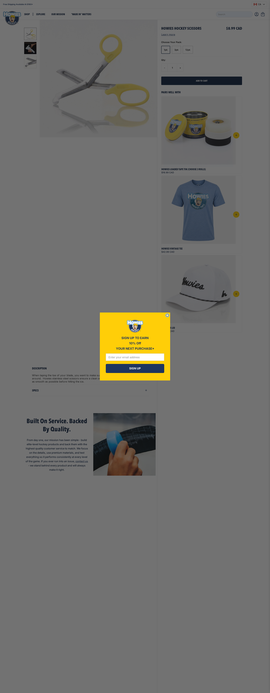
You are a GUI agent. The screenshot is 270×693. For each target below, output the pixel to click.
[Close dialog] (167, 315)
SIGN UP (135, 368)
